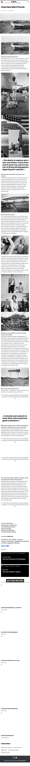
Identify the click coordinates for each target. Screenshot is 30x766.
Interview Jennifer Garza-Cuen (10, 660)
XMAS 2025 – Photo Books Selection (10, 750)
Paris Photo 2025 (5, 752)
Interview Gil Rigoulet (7, 735)
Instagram (20, 539)
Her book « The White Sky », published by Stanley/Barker (15, 541)
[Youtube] (16, 758)
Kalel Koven (10, 536)
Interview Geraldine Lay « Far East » (11, 607)
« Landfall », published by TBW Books (10, 543)
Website (14, 539)
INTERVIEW (3, 549)
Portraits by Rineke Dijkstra (7, 530)
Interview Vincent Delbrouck (9, 708)
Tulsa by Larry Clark (6, 528)
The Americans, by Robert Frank (9, 525)
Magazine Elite (23, 760)
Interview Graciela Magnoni (9, 632)
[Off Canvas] (2, 1)
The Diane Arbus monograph (8, 526)
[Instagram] (14, 758)
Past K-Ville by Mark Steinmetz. (8, 531)
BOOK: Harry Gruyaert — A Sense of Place (11, 747)
